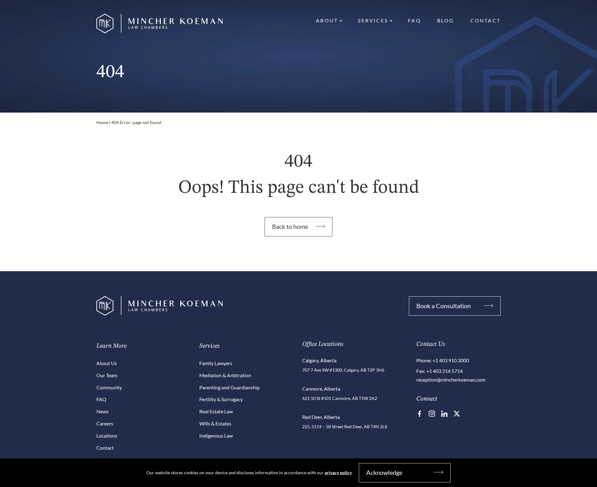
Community (109, 387)
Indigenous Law (216, 435)
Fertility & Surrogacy (221, 399)
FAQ (414, 20)
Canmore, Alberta (321, 389)
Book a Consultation (443, 305)
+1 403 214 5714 (444, 371)
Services (373, 20)
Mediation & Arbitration (225, 375)
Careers (104, 423)
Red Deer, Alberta (321, 417)
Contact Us (430, 344)
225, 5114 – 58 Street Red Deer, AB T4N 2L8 (344, 426)
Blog (445, 20)
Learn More (111, 346)
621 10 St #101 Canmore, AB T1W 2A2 (339, 398)
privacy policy (338, 472)
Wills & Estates (215, 423)
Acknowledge (384, 472)
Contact (485, 20)
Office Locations (322, 344)
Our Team (106, 375)
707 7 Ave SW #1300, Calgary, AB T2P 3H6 (343, 370)
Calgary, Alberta (319, 360)
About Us (106, 363)
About (327, 20)
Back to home (290, 226)
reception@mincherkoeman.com (450, 380)
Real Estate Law (216, 411)
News (102, 411)
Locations (106, 435)
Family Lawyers (215, 363)
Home (102, 122)
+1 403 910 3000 (451, 360)
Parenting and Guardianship (229, 387)
